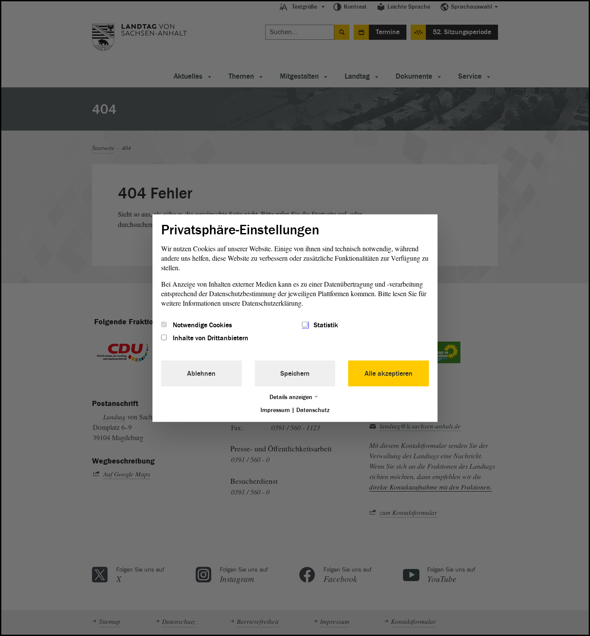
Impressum (275, 410)
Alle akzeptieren (388, 373)
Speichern (295, 373)
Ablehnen (201, 373)
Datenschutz (313, 410)
